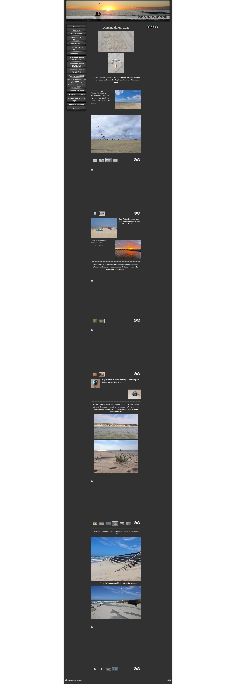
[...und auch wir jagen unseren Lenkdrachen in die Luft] (116, 188)
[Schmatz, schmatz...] (116, 348)
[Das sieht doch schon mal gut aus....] (93, 297)
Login (169, 680)
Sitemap (79, 680)
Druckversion (71, 680)
